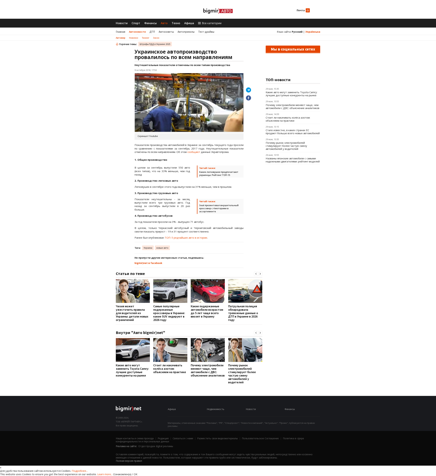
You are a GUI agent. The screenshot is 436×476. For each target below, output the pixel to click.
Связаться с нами (183, 438)
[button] (256, 274)
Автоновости (137, 31)
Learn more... (104, 474)
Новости (122, 23)
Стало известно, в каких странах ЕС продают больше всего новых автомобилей (293, 131)
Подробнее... (80, 470)
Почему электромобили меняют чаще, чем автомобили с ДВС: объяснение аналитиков (208, 370)
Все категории (211, 23)
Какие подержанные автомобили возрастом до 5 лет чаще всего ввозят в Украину (207, 311)
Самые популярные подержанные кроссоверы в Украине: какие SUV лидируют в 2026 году (169, 313)
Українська (312, 31)
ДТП (152, 31)
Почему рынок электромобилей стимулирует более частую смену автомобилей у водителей (242, 373)
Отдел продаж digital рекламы (155, 446)
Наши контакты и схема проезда (135, 438)
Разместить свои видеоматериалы (217, 438)
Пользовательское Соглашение (260, 438)
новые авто (162, 247)
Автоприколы (186, 31)
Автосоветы (166, 31)
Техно (176, 23)
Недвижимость (215, 409)
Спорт (136, 23)
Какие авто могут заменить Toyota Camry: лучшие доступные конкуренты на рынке (132, 370)
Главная (120, 31)
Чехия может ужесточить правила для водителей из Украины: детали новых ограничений (132, 313)
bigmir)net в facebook (148, 263)
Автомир (120, 37)
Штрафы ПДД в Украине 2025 (155, 44)
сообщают (193, 152)
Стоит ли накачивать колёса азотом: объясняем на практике (169, 368)
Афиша (189, 23)
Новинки (133, 37)
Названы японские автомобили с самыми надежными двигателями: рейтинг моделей (293, 160)
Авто (164, 23)
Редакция (163, 438)
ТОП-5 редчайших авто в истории (186, 237)
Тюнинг (145, 37)
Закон (156, 37)
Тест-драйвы (206, 31)
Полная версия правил (129, 460)
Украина (148, 247)
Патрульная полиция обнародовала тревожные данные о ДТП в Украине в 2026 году (243, 313)
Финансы (150, 23)
